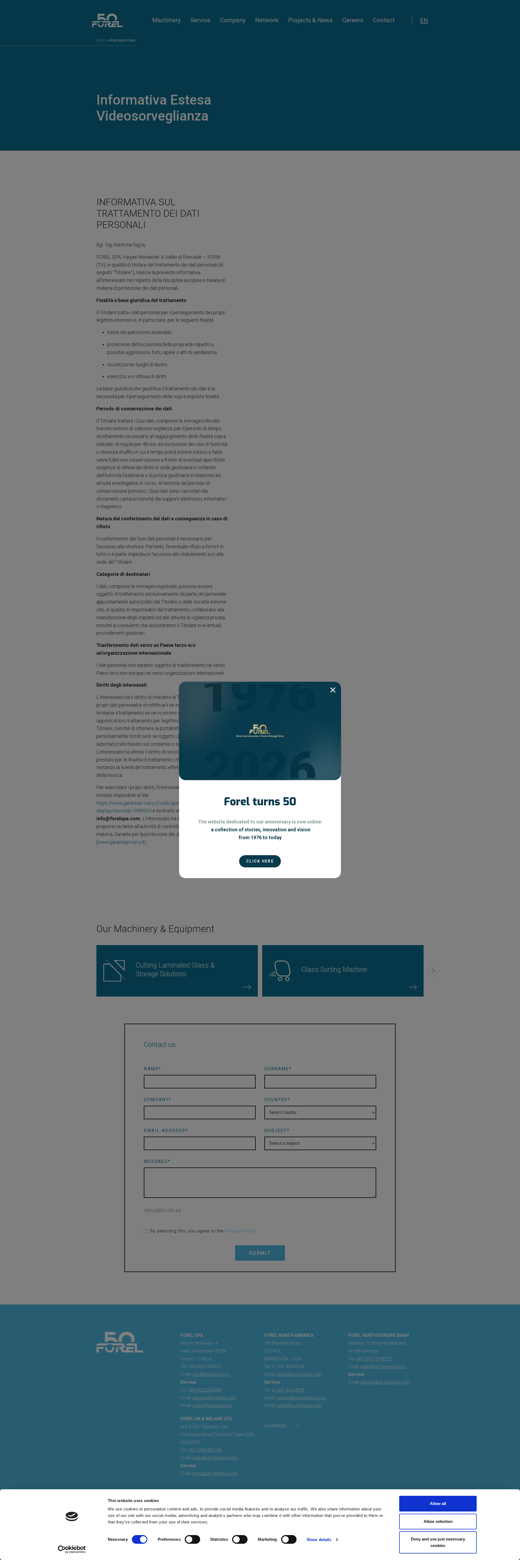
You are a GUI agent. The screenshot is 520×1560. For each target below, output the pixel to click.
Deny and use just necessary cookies (438, 1542)
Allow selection (438, 1521)
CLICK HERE (260, 861)
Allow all (438, 1503)
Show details (319, 1539)
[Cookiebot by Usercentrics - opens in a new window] (72, 1549)
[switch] (192, 1539)
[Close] (333, 690)
